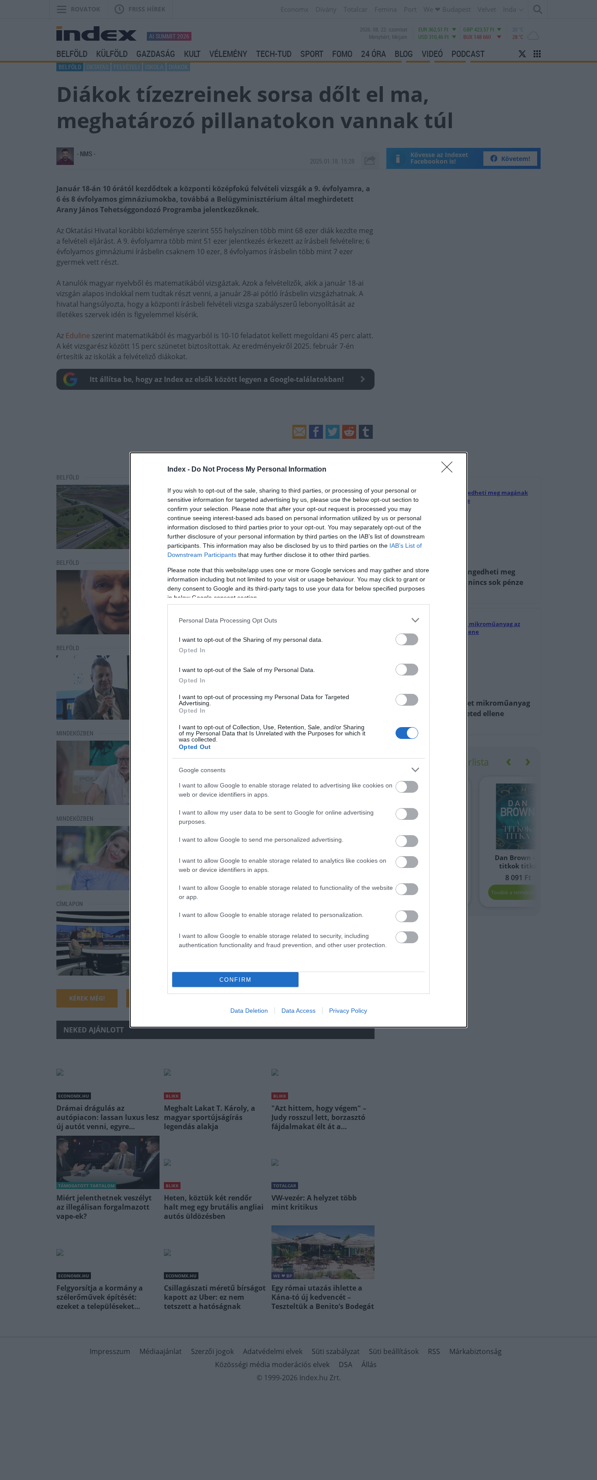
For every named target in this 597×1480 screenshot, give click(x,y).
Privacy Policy (348, 1010)
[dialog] (298, 740)
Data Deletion (249, 1010)
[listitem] (298, 620)
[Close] (449, 470)
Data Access (298, 1010)
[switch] (407, 639)
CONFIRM (235, 979)
